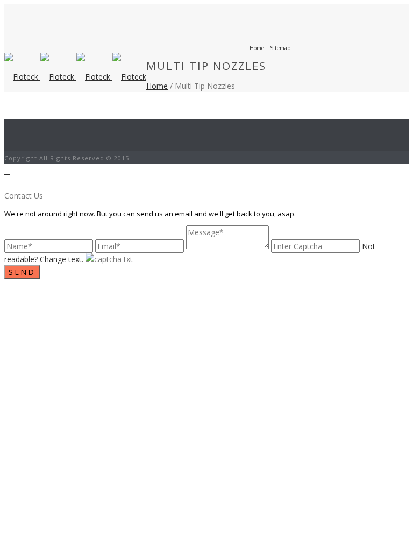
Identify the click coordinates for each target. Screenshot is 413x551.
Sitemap (280, 48)
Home (157, 86)
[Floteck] (75, 77)
